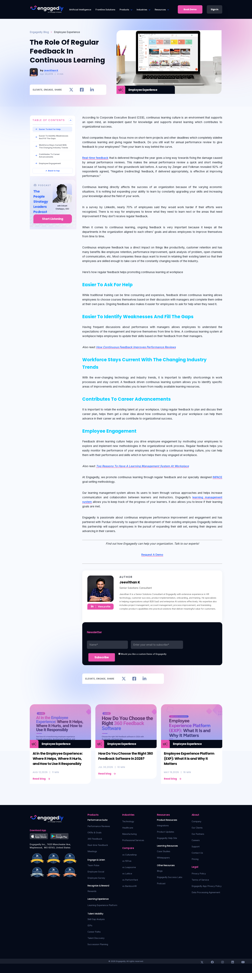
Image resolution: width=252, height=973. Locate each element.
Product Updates (165, 831)
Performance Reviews (99, 826)
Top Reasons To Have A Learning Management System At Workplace (142, 466)
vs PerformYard (130, 879)
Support (196, 846)
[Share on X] (71, 90)
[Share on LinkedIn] (92, 90)
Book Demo (190, 9)
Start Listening (52, 219)
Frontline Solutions (105, 9)
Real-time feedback (95, 158)
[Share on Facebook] (82, 90)
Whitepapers (163, 857)
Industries (142, 9)
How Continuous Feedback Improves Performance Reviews (136, 347)
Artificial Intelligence (80, 9)
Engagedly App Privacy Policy (207, 886)
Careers (196, 840)
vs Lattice (127, 873)
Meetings (92, 851)
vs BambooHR (129, 886)
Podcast (161, 883)
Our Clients (197, 827)
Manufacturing (129, 834)
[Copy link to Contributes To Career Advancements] (174, 398)
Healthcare (127, 827)
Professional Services (133, 840)
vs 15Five (126, 861)
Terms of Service (200, 879)
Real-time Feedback (98, 845)
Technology (128, 821)
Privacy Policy (199, 873)
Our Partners (198, 834)
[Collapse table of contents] (70, 120)
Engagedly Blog (39, 32)
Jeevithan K (51, 70)
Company (196, 821)
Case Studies (163, 851)
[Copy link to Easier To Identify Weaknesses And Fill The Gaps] (197, 316)
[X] (202, 962)
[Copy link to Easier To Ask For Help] (136, 284)
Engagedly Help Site (167, 838)
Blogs (160, 871)
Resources (160, 9)
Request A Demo (152, 554)
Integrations (163, 825)
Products (124, 9)
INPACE (217, 477)
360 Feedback (95, 838)
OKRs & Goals (95, 832)
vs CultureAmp (129, 854)
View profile (104, 606)
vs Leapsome (129, 867)
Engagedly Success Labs (169, 877)
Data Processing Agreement (206, 892)
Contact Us (197, 852)
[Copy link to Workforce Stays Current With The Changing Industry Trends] (102, 366)
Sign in (214, 9)
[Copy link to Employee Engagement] (140, 430)
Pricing (195, 859)
